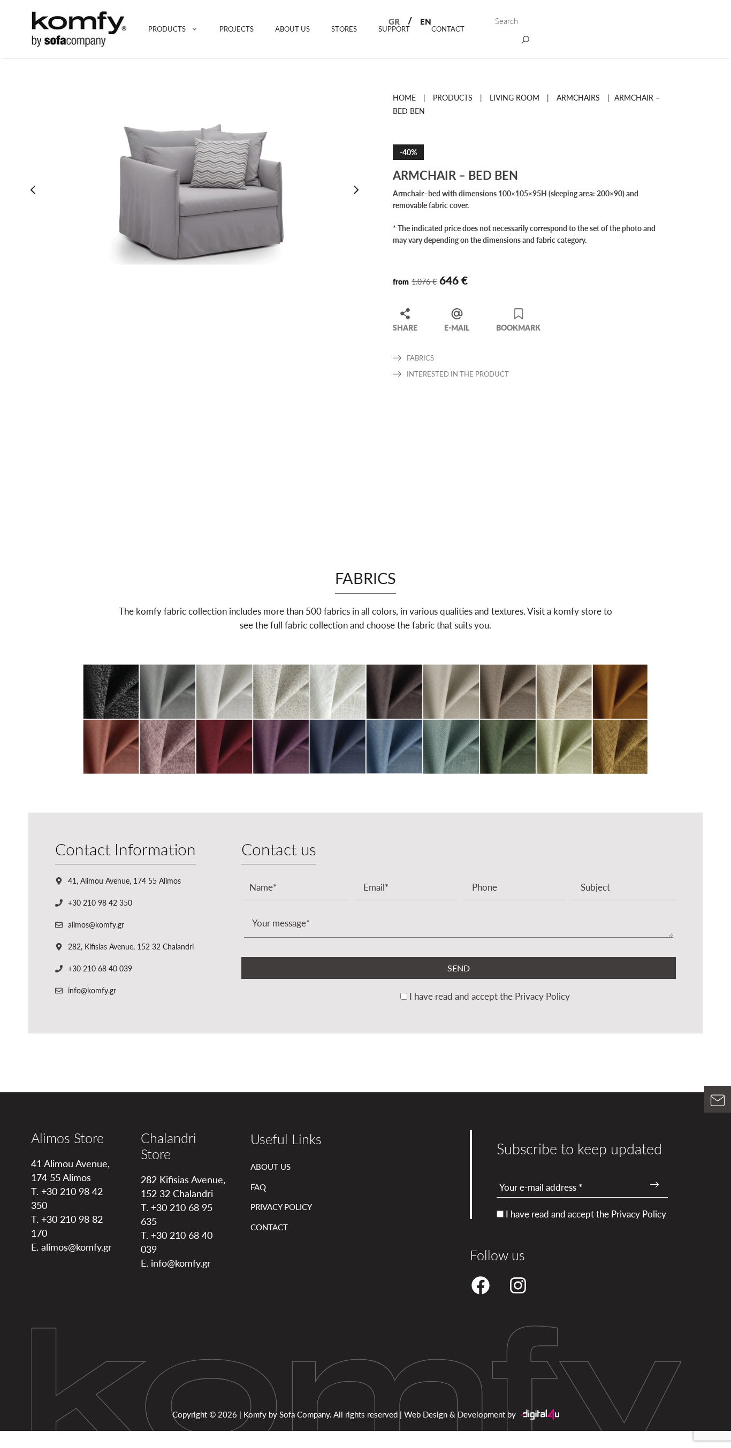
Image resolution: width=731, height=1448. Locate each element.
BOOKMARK (518, 327)
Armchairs (578, 97)
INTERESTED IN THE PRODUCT (458, 374)
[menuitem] (394, 20)
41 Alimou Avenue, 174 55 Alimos (70, 1170)
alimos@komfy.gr (96, 924)
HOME (404, 97)
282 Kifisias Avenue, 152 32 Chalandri (183, 1186)
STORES (344, 29)
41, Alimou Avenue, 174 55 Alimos (124, 880)
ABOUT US (292, 29)
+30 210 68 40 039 (100, 968)
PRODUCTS (167, 29)
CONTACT (269, 1226)
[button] (717, 1103)
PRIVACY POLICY (281, 1206)
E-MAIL (456, 327)
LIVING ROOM (514, 97)
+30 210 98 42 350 (100, 902)
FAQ (258, 1186)
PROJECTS (236, 29)
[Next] (354, 188)
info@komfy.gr (92, 990)
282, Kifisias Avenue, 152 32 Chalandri (131, 946)
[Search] (525, 41)
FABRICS (420, 358)
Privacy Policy (542, 996)
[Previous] (32, 188)
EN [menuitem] (425, 21)
